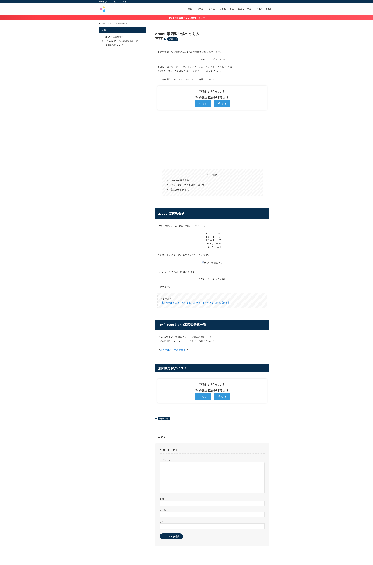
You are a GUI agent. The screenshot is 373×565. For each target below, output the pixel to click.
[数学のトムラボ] (102, 9)
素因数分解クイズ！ (180, 189)
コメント (165, 460)
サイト (163, 521)
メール (163, 509)
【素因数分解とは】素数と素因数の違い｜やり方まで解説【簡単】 (195, 302)
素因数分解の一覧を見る (173, 349)
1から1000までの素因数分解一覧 (187, 184)
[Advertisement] (212, 139)
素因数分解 (172, 39)
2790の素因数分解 (179, 180)
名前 (162, 498)
